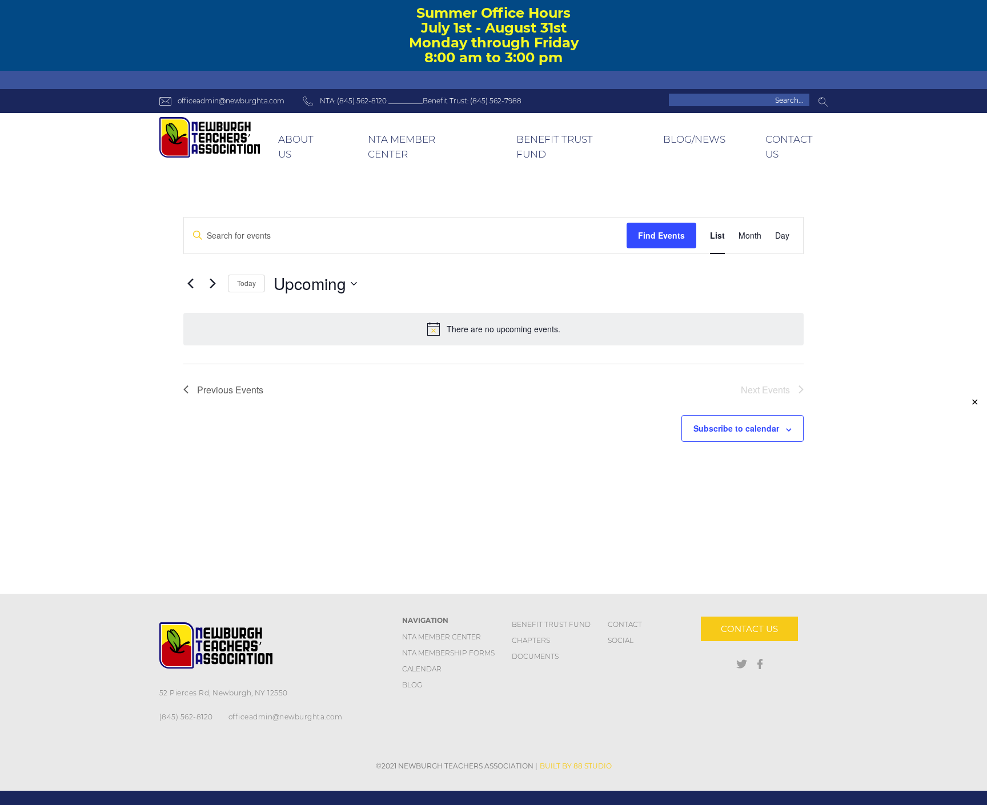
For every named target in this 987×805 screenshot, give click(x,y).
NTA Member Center (441, 637)
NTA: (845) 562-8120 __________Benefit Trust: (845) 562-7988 (420, 100)
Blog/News (694, 139)
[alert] (493, 329)
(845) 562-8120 (186, 717)
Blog (412, 685)
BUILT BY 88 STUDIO (576, 766)
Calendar (422, 669)
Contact (625, 624)
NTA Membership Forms (448, 653)
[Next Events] (212, 284)
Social (620, 640)
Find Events (661, 235)
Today (246, 283)
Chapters (531, 640)
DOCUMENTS (535, 656)
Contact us (749, 628)
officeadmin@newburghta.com (231, 100)
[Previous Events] (190, 284)
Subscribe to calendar (736, 428)
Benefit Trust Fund (551, 624)
